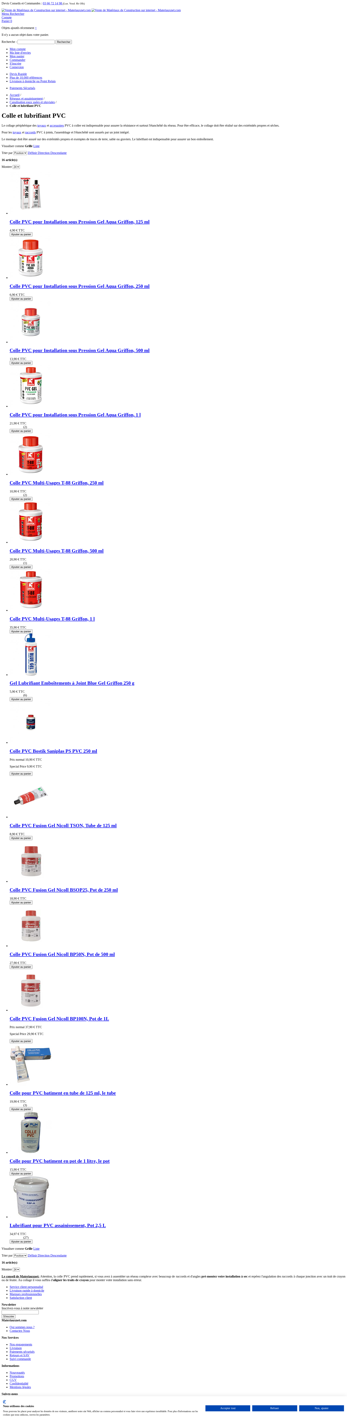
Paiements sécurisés (22, 1351)
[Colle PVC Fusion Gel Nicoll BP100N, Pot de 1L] (31, 1010)
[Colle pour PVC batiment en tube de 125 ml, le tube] (31, 1084)
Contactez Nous (20, 1330)
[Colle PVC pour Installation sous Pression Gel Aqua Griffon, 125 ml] (31, 213)
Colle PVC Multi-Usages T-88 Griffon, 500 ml (57, 550)
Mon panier (17, 56)
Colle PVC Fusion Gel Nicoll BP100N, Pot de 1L (59, 1018)
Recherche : (9, 41)
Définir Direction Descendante (47, 153)
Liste (36, 146)
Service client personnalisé (26, 1287)
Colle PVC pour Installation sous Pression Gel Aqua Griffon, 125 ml (80, 221)
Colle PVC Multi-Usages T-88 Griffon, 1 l (52, 618)
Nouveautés (17, 1372)
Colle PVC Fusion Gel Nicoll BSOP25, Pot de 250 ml (64, 890)
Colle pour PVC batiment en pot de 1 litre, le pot (60, 1161)
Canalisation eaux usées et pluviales (32, 102)
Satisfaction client (21, 1297)
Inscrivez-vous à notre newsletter (22, 1308)
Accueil (14, 95)
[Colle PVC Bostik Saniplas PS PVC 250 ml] (31, 742)
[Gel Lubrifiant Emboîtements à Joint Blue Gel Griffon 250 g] (31, 674)
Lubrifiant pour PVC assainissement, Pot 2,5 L (58, 1225)
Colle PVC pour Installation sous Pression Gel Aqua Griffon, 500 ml (80, 350)
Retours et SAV (20, 1355)
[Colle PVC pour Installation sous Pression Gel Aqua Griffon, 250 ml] (31, 277)
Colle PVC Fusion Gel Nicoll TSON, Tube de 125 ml (63, 825)
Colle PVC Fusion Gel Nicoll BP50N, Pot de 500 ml (62, 954)
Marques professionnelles (26, 1294)
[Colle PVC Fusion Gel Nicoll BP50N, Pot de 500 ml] (31, 945)
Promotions (17, 1376)
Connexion (17, 67)
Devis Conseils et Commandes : (22, 3)
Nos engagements (21, 1344)
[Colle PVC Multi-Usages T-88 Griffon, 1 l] (31, 610)
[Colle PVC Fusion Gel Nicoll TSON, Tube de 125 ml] (31, 817)
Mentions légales (20, 1387)
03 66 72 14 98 (53, 3)
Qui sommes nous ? (22, 1327)
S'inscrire (15, 63)
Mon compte (18, 49)
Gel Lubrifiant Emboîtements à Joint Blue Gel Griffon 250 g (72, 683)
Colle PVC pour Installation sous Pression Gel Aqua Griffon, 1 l (75, 414)
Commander (17, 60)
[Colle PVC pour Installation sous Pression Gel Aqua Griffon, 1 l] (31, 406)
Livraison (16, 1348)
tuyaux (41, 125)
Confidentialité (19, 1383)
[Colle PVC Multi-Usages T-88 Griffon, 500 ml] (31, 542)
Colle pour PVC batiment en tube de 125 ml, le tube (63, 1093)
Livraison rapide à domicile (27, 1290)
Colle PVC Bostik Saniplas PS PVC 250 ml (53, 751)
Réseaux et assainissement (26, 98)
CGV (13, 1380)
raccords (30, 132)
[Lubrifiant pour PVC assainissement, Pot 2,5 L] (31, 1217)
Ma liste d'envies (20, 52)
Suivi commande (20, 1359)
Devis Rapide (18, 74)
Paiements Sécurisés (22, 88)
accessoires (57, 125)
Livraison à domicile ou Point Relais (33, 81)
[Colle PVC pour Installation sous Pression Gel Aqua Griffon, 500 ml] (31, 342)
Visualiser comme (13, 146)
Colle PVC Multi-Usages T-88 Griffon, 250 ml (57, 482)
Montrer (7, 166)
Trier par (7, 153)
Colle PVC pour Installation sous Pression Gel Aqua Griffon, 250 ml (80, 286)
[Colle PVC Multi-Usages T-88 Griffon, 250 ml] (31, 474)
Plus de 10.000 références (26, 77)
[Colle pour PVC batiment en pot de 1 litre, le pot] (31, 1152)
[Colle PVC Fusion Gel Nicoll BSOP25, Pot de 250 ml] (31, 881)
